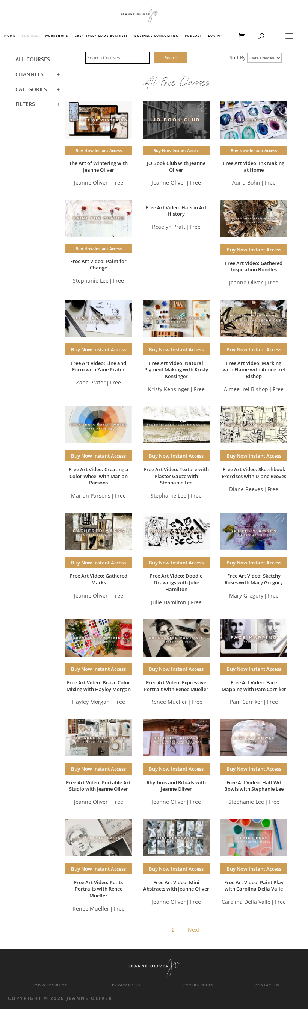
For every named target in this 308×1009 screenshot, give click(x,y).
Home (9, 36)
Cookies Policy (198, 985)
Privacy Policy (126, 985)
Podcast (193, 36)
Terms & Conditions (49, 985)
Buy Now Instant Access (98, 150)
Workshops (56, 36)
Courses (30, 36)
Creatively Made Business (101, 36)
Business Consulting (156, 36)
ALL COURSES (32, 59)
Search (171, 58)
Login (214, 36)
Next (193, 929)
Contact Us (267, 985)
